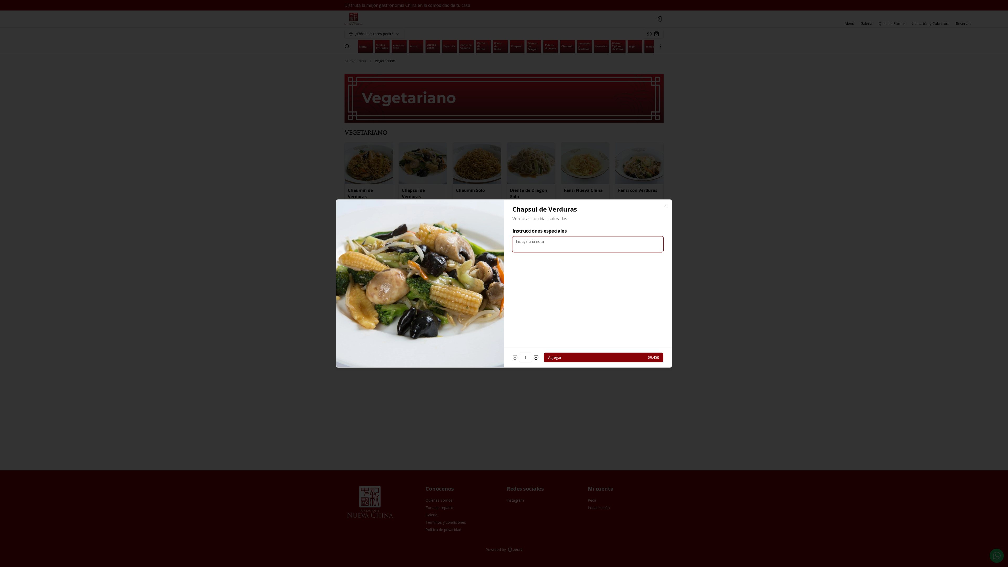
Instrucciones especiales (539, 231)
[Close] (665, 206)
